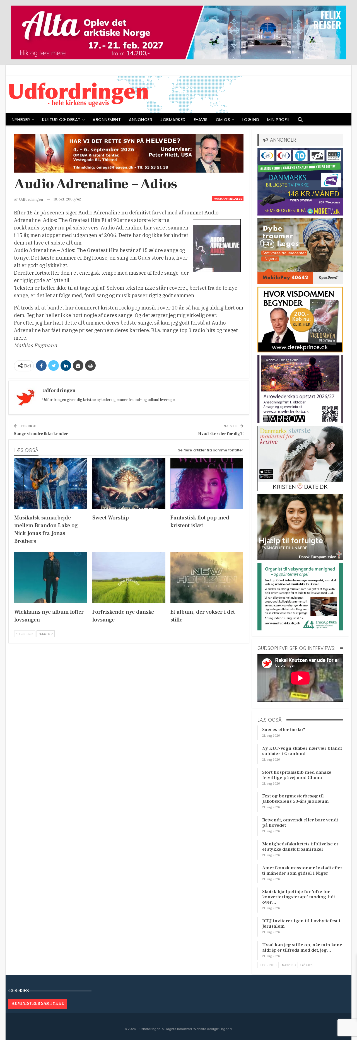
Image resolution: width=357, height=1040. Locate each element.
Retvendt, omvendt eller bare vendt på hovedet (300, 822)
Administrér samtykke (38, 1003)
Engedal (226, 1029)
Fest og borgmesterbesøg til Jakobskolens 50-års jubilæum (295, 798)
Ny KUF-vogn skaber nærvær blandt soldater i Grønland (302, 751)
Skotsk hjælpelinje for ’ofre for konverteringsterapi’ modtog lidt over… (298, 897)
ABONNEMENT (107, 119)
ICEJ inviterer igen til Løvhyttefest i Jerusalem (301, 923)
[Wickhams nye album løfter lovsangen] (50, 577)
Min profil (278, 119)
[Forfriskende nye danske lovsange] (128, 577)
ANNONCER (140, 119)
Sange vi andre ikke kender (41, 433)
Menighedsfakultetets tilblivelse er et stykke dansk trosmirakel (300, 846)
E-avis (201, 119)
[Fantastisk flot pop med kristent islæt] (206, 483)
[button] (300, 121)
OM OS (223, 119)
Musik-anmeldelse (228, 199)
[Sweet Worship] (128, 483)
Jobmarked (173, 119)
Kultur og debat (61, 119)
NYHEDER (21, 119)
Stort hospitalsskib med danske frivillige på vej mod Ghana (296, 775)
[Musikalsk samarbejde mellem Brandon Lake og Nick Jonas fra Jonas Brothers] (50, 483)
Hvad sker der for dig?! (220, 433)
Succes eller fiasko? (283, 730)
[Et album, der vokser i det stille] (206, 577)
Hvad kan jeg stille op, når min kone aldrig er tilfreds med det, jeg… (302, 947)
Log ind (250, 119)
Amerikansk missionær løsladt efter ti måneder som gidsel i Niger (302, 870)
